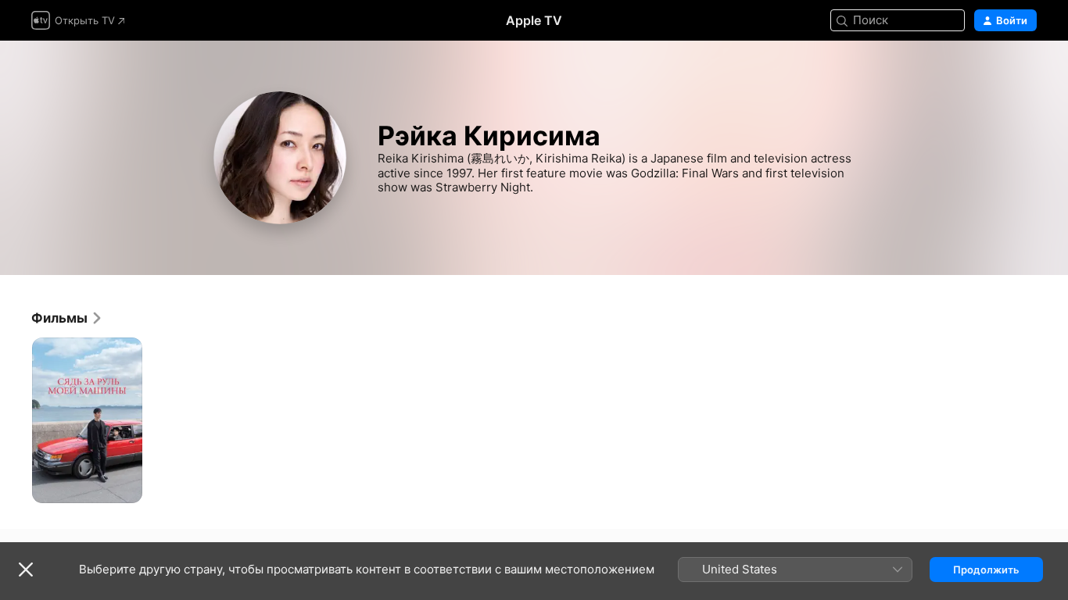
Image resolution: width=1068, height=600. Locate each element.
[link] (67, 318)
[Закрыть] (26, 569)
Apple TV (534, 20)
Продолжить (986, 569)
